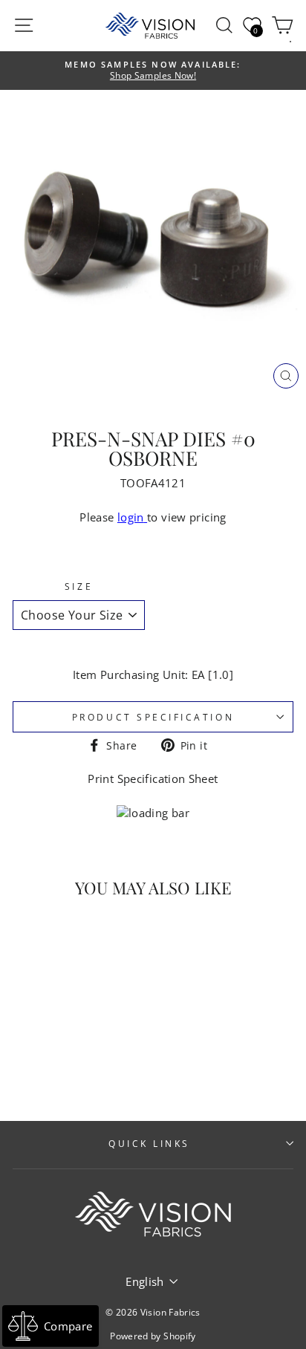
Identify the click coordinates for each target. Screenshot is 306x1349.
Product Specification (153, 717)
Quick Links (149, 1143)
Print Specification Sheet (153, 778)
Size (79, 586)
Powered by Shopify (153, 1336)
